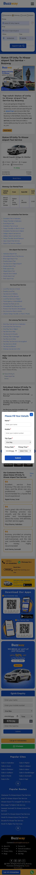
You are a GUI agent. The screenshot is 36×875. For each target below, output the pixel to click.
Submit (18, 458)
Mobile (8, 429)
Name (7, 420)
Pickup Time (23, 447)
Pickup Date (10, 447)
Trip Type (9, 438)
